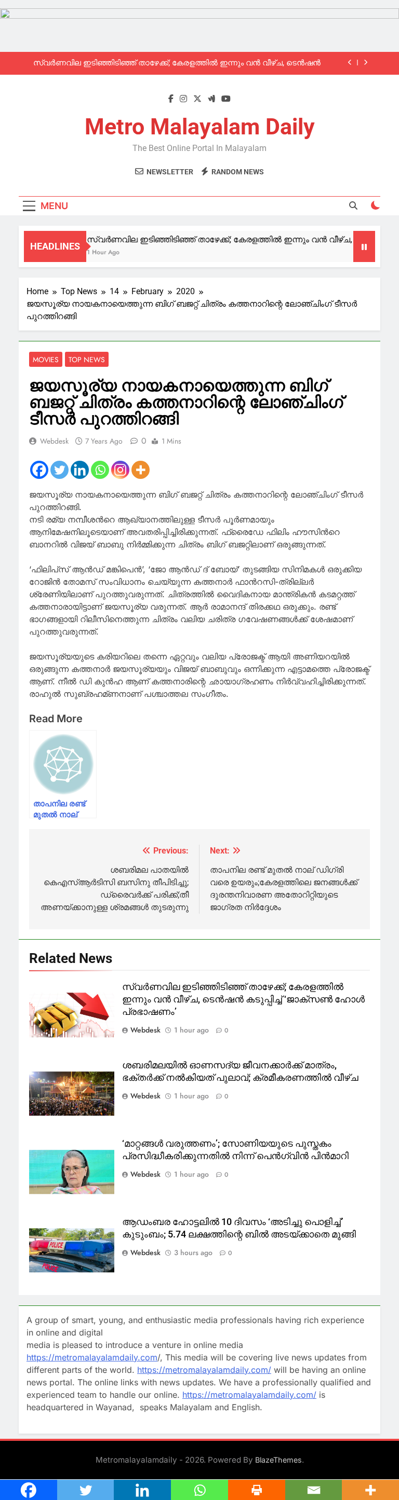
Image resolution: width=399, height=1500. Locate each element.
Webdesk (54, 441)
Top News (87, 359)
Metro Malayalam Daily (200, 127)
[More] (140, 470)
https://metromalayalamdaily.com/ (204, 1370)
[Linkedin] (80, 470)
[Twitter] (59, 470)
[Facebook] (39, 470)
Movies (46, 359)
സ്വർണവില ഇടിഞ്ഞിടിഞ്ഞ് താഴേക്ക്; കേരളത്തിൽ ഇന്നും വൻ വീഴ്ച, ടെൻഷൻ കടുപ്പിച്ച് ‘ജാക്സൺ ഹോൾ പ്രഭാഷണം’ (177, 63)
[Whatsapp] (100, 470)
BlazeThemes (278, 1459)
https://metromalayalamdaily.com (91, 1357)
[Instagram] (120, 470)
